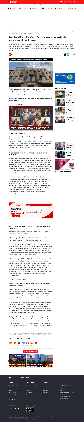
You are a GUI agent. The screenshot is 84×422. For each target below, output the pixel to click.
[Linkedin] (24, 408)
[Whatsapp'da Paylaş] (68, 54)
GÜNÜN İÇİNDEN (42, 5)
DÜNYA (35, 5)
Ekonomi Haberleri (13, 394)
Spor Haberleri (29, 390)
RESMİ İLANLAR (74, 5)
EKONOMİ (30, 5)
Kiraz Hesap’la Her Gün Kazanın (63, 85)
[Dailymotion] (21, 408)
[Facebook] (13, 408)
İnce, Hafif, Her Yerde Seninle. (63, 171)
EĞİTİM (68, 5)
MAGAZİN (58, 5)
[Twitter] (16, 408)
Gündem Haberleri (61, 88)
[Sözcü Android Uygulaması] (30, 410)
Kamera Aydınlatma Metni (65, 396)
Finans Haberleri (12, 392)
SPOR (48, 5)
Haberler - (11, 32)
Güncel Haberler (30, 382)
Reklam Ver (45, 390)
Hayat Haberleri (12, 397)
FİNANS (63, 5)
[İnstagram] (10, 408)
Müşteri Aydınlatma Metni (65, 388)
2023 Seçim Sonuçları (13, 388)
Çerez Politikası (63, 390)
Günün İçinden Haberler (31, 385)
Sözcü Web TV (29, 388)
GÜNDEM (24, 5)
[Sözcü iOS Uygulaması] (30, 408)
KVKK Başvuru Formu (64, 398)
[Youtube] (19, 408)
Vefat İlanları (45, 392)
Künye (44, 388)
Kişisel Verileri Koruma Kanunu (67, 385)
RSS (60, 401)
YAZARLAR (18, 5)
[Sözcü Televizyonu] (10, 378)
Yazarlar (10, 390)
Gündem (15, 32)
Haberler (11, 382)
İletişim (44, 385)
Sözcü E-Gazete (29, 392)
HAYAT (52, 5)
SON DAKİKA (11, 5)
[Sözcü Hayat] (21, 378)
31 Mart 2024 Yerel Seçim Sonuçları (16, 385)
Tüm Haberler (29, 394)
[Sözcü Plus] (28, 377)
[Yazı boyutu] (74, 54)
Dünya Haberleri (12, 399)
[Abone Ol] (71, 32)
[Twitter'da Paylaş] (65, 54)
